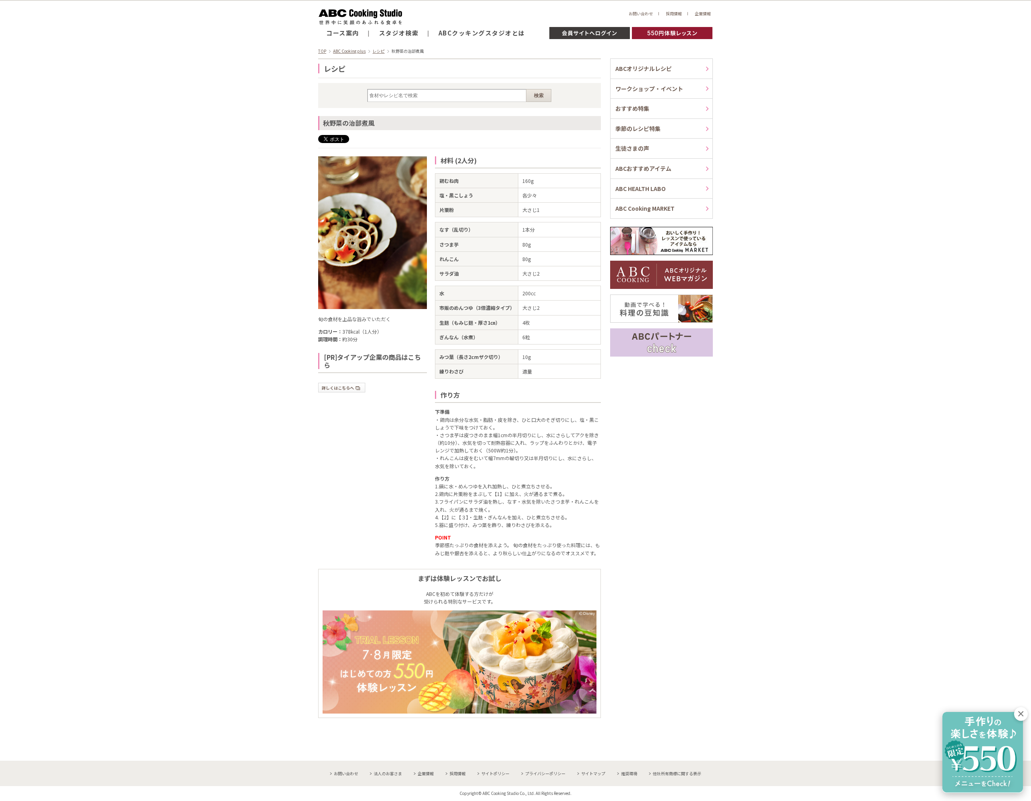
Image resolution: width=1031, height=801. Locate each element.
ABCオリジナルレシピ (643, 68)
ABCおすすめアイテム (643, 168)
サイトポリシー (495, 773)
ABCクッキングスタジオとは (482, 33)
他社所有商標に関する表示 (677, 773)
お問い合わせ (641, 13)
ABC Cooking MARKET (645, 208)
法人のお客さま (388, 773)
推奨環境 (629, 773)
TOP (322, 51)
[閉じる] (1021, 714)
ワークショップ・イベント (649, 89)
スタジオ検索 (399, 33)
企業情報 (703, 13)
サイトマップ (593, 773)
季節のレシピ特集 (637, 129)
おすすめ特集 (632, 108)
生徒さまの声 (632, 148)
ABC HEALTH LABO (640, 189)
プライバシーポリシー (545, 773)
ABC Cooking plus (349, 51)
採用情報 (674, 13)
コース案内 (342, 33)
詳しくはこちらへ (338, 388)
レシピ (379, 51)
